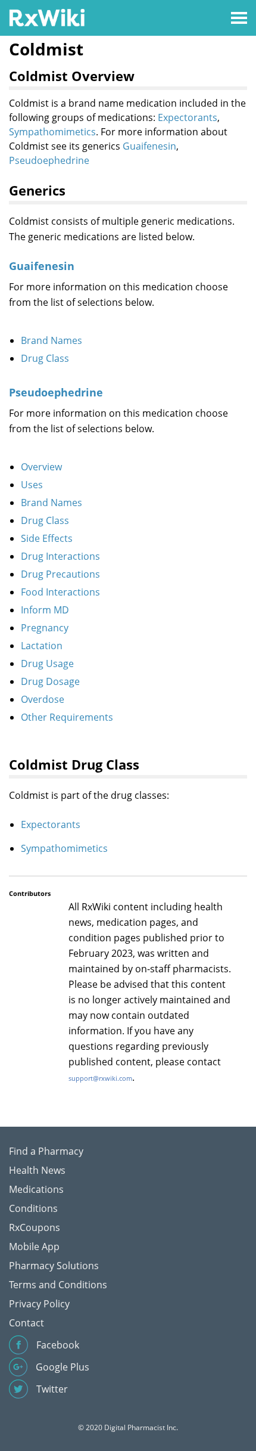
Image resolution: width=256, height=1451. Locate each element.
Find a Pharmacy (46, 1151)
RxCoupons (34, 1227)
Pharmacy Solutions (54, 1265)
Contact (26, 1322)
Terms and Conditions (58, 1284)
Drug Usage (47, 663)
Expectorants (187, 117)
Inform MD (45, 609)
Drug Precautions (60, 574)
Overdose (42, 699)
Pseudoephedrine (49, 160)
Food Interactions (60, 592)
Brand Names (51, 340)
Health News (37, 1170)
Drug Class (45, 358)
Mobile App (34, 1246)
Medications (36, 1189)
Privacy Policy (39, 1303)
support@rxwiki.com (100, 1078)
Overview (41, 466)
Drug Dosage (50, 681)
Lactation (42, 645)
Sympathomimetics (52, 131)
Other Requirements (67, 717)
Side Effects (47, 538)
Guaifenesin (149, 146)
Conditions (33, 1208)
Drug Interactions (60, 556)
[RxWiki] (47, 17)
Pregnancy (44, 627)
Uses (32, 484)
